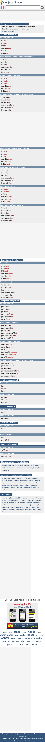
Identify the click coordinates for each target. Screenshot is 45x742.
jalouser (33, 505)
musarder (19, 468)
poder (27, 645)
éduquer (32, 498)
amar (39, 641)
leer (21, 644)
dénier (11, 502)
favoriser (39, 498)
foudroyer (35, 507)
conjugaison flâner (15, 600)
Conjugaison (6, 734)
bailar (10, 632)
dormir (24, 632)
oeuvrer (26, 505)
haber (31, 631)
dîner (27, 485)
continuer (34, 478)
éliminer (27, 507)
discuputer (35, 487)
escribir (11, 641)
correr (37, 635)
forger (29, 502)
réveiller (20, 483)
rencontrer (5, 487)
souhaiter (12, 483)
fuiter (17, 502)
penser (10, 480)
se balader (15, 465)
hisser (37, 500)
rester (4, 485)
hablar (23, 635)
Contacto (32, 741)
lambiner (5, 468)
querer (9, 645)
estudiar (38, 638)
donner (4, 480)
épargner (36, 502)
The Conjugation (17, 734)
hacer (30, 634)
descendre (20, 509)
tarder (35, 468)
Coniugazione (28, 734)
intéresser (23, 480)
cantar (5, 638)
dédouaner (37, 509)
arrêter (31, 480)
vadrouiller (5, 470)
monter (12, 487)
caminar (20, 638)
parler (4, 478)
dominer (23, 502)
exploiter (5, 509)
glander (36, 465)
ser (4, 641)
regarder (5, 483)
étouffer (24, 498)
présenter (11, 490)
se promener (27, 468)
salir (17, 641)
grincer (11, 498)
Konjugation (38, 734)
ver (16, 635)
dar (42, 635)
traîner (40, 468)
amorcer (12, 509)
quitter (9, 485)
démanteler (6, 512)
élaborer (5, 498)
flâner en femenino (8, 31)
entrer (22, 485)
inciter (4, 505)
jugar (13, 638)
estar (35, 644)
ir (33, 641)
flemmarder (28, 465)
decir (3, 635)
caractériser (6, 507)
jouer (14, 478)
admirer (16, 485)
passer (19, 478)
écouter (35, 483)
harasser (28, 509)
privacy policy (23, 741)
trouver (37, 480)
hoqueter (11, 505)
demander (27, 483)
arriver (16, 480)
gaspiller (31, 500)
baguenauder (6, 465)
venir (39, 632)
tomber (4, 490)
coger (5, 632)
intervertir (23, 500)
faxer (13, 507)
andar (29, 641)
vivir (23, 641)
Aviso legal (19, 738)
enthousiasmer (13, 500)
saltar (10, 635)
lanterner (12, 468)
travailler (27, 478)
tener (17, 631)
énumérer (18, 505)
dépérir (17, 498)
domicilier (19, 507)
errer (22, 465)
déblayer (5, 502)
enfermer (27, 487)
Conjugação (22, 736)
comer (29, 638)
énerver (19, 487)
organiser (33, 485)
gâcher (39, 505)
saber (16, 645)
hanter (4, 500)
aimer (9, 478)
